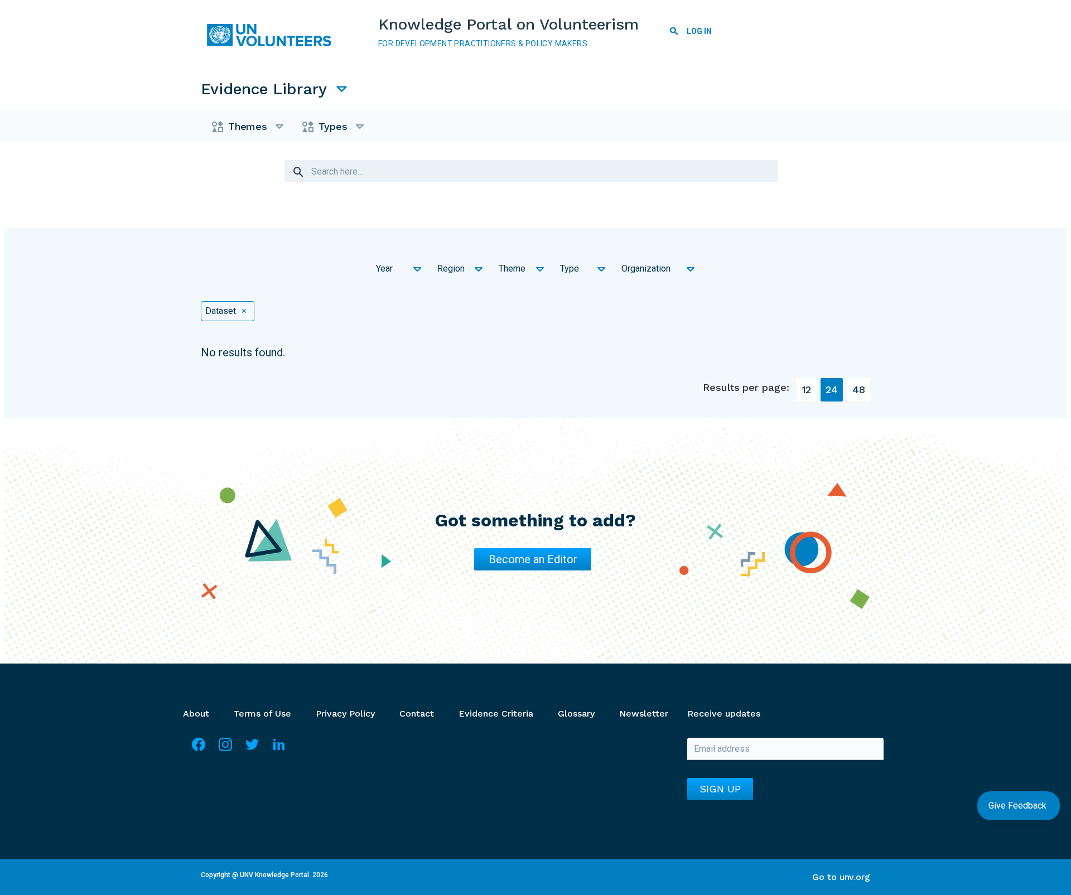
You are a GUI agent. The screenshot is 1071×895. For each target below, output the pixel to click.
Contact (416, 713)
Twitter (252, 749)
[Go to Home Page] (273, 35)
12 (807, 389)
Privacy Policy (345, 713)
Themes (247, 126)
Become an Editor (533, 559)
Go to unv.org (841, 877)
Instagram (225, 749)
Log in (699, 31)
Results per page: (746, 387)
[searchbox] (383, 276)
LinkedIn (279, 749)
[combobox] (396, 270)
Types (333, 126)
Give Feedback (1018, 805)
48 (858, 389)
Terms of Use (262, 713)
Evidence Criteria (496, 713)
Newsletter (643, 713)
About (196, 713)
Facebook (198, 749)
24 (832, 389)
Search (674, 33)
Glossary (576, 713)
